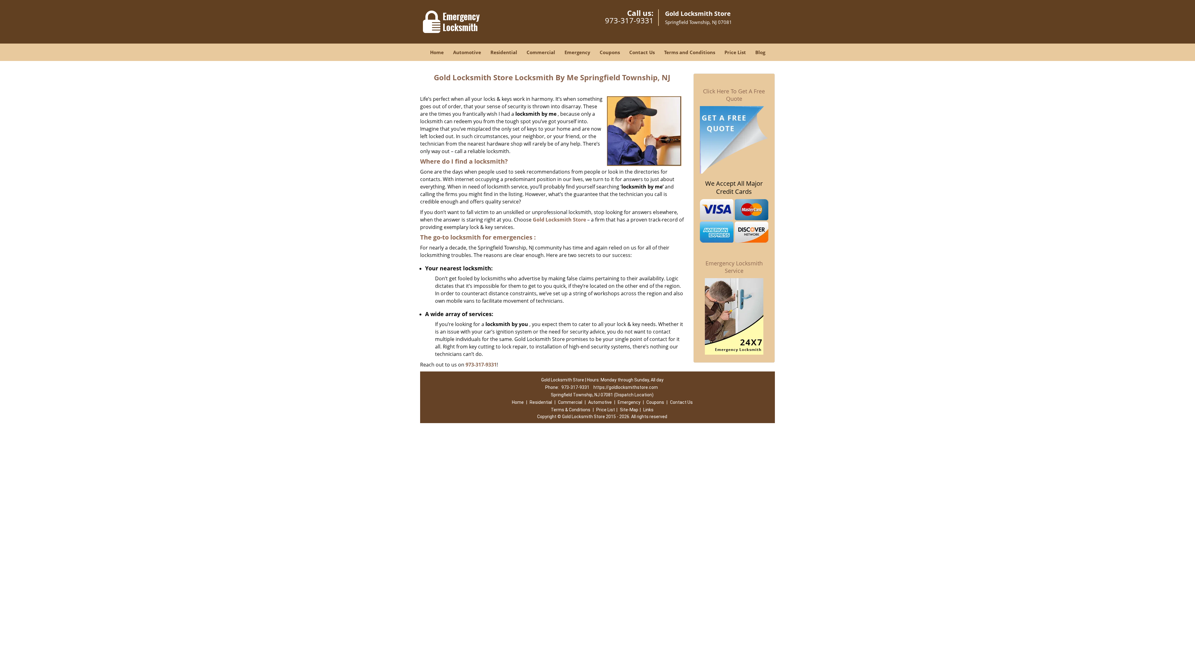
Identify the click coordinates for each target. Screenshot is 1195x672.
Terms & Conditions (570, 409)
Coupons (610, 52)
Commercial (541, 52)
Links (648, 409)
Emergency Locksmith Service (734, 266)
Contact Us (642, 52)
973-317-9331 (629, 20)
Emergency (577, 52)
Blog (760, 52)
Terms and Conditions (689, 52)
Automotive (467, 52)
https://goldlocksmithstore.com (625, 387)
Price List (735, 52)
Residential (503, 52)
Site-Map (629, 409)
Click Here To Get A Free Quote (734, 94)
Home (437, 52)
